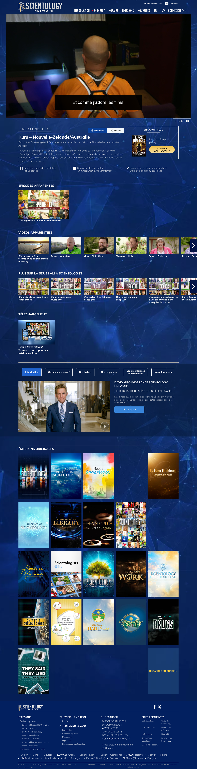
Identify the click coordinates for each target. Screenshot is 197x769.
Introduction (67, 730)
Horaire (65, 721)
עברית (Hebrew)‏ (134, 764)
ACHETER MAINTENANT (161, 149)
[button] (3, 245)
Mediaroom (67, 737)
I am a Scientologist (30, 745)
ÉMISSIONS (128, 10)
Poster (117, 130)
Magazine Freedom (150, 745)
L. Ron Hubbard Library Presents (35, 742)
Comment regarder (70, 733)
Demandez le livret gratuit (94, 169)
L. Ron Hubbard (148, 727)
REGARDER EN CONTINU (163, 671)
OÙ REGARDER (109, 717)
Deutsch (48, 764)
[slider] (104, 115)
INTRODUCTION (82, 10)
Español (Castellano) (111, 764)
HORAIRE (113, 10)
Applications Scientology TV (116, 738)
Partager (99, 130)
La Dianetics (147, 734)
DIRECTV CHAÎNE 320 (114, 721)
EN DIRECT (99, 10)
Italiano (163, 764)
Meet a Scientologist (30, 735)
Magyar (151, 764)
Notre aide (165, 734)
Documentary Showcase (32, 748)
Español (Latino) (88, 764)
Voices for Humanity (30, 739)
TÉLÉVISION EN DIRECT (73, 717)
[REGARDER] (33, 525)
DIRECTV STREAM (112, 724)
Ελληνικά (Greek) (66, 764)
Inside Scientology (29, 728)
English (24, 764)
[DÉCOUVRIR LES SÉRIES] (33, 476)
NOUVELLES (144, 10)
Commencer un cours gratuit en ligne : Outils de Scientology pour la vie (149, 169)
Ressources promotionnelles (73, 744)
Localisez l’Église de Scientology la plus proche (40, 169)
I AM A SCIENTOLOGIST (34, 129)
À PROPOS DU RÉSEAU (73, 725)
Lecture (131, 409)
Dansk (36, 764)
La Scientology (148, 721)
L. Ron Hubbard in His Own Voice (35, 725)
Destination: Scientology (32, 732)
